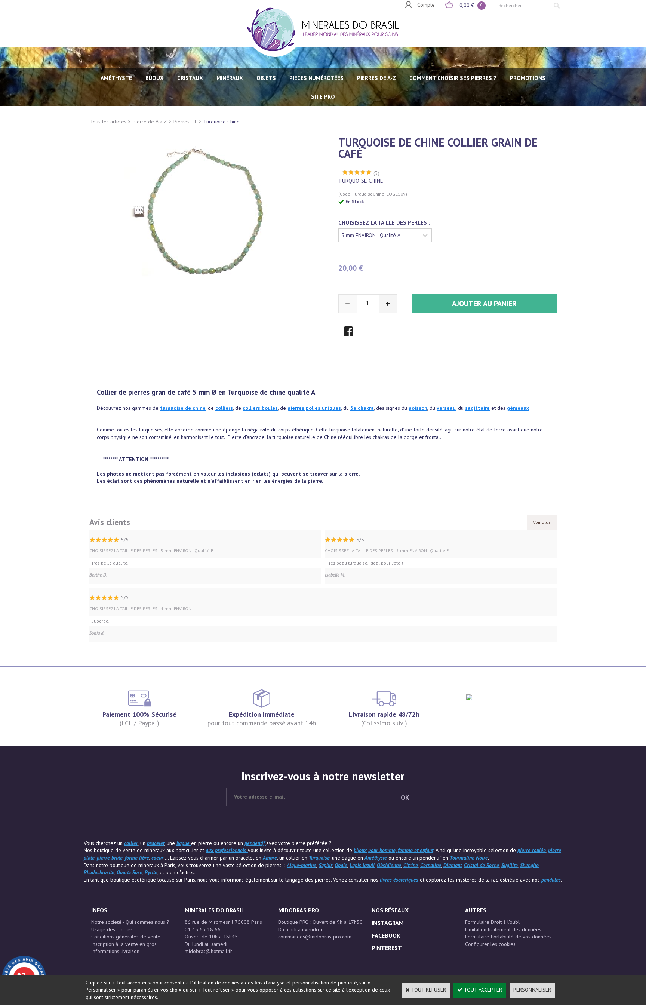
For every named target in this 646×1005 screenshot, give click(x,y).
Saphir (325, 865)
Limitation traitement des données (503, 929)
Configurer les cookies (490, 944)
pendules (551, 879)
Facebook (386, 935)
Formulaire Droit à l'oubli (493, 922)
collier (222, 408)
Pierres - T (185, 121)
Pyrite (151, 872)
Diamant (452, 865)
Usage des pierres (112, 929)
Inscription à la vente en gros (124, 944)
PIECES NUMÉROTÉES (316, 78)
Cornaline (430, 865)
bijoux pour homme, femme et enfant (393, 850)
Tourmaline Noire (469, 857)
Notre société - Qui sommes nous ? (130, 922)
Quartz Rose (129, 872)
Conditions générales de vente (125, 936)
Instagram (388, 922)
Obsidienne (389, 865)
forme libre (137, 857)
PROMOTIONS (527, 78)
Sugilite (509, 865)
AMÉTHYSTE (116, 78)
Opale (341, 865)
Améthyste (376, 857)
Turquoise (319, 857)
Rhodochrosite (99, 872)
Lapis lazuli (362, 865)
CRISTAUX (190, 78)
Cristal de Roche (481, 865)
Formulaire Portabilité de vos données (508, 936)
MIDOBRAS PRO (298, 910)
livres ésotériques (400, 879)
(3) (376, 173)
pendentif (255, 843)
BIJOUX (154, 78)
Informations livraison (115, 951)
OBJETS (266, 78)
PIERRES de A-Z (376, 78)
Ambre (270, 857)
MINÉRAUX (229, 78)
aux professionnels (227, 850)
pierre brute (110, 857)
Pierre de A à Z (150, 121)
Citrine (410, 865)
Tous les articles (108, 121)
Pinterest (387, 948)
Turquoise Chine (221, 121)
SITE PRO (323, 96)
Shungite (529, 865)
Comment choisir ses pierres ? (452, 78)
